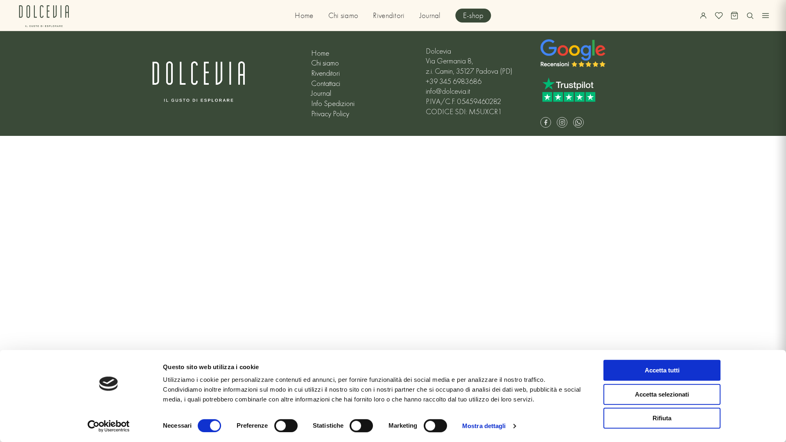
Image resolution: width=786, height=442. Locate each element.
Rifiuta (662, 418)
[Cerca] (750, 15)
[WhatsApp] (578, 122)
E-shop (473, 15)
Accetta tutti (662, 370)
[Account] (703, 15)
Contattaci (325, 83)
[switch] (286, 425)
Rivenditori (388, 15)
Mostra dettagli (484, 425)
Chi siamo (343, 15)
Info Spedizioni (333, 103)
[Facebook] (545, 122)
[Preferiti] (719, 15)
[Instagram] (562, 122)
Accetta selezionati (662, 394)
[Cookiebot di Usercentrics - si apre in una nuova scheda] (109, 426)
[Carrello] (734, 15)
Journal (430, 15)
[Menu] (765, 15)
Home (304, 15)
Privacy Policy (330, 114)
